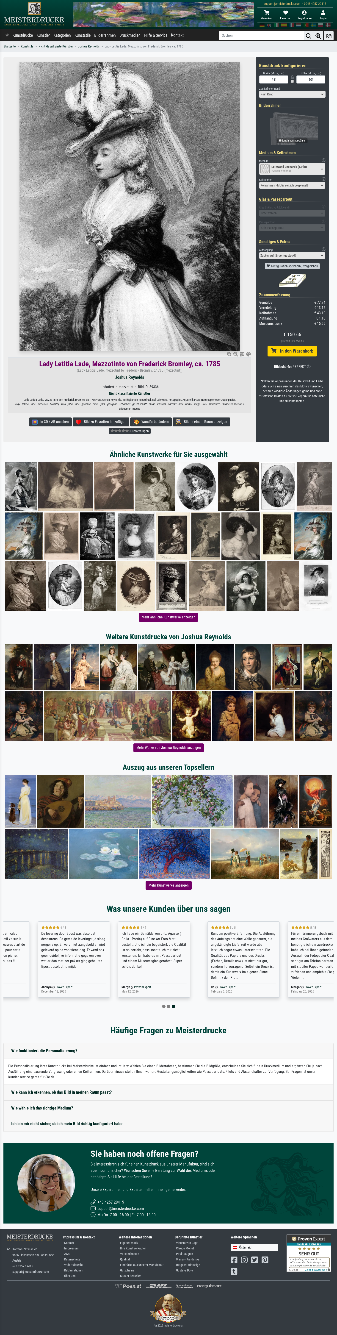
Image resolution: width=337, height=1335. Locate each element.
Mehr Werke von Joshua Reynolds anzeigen (168, 747)
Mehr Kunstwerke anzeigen (169, 885)
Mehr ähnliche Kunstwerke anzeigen (168, 617)
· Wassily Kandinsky (187, 1259)
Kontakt (177, 35)
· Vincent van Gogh (186, 1243)
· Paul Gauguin (184, 1254)
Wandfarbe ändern (154, 422)
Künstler (43, 35)
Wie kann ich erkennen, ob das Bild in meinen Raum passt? (61, 1092)
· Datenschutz (71, 1259)
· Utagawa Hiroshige (187, 1265)
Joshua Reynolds (88, 46)
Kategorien (62, 35)
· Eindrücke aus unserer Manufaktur (141, 1265)
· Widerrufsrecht (73, 1265)
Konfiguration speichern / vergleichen (294, 266)
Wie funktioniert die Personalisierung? (44, 1050)
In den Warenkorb (294, 351)
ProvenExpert (31, 987)
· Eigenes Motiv (128, 1243)
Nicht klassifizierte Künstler (56, 46)
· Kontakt (68, 1243)
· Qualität (124, 1259)
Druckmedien (130, 35)
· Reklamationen (73, 1270)
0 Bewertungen (139, 431)
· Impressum (71, 1248)
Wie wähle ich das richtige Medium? (42, 1108)
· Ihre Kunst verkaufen (132, 1248)
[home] (7, 35)
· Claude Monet (184, 1248)
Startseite (10, 46)
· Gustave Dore (184, 1270)
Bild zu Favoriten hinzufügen (103, 422)
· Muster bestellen (130, 1276)
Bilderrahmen (105, 35)
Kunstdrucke (23, 35)
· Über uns (69, 1276)
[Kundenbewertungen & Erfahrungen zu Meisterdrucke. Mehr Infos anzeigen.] (309, 1253)
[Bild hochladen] (329, 35)
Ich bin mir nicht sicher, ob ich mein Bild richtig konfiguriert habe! (67, 1123)
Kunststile (83, 35)
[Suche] (308, 35)
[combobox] (292, 94)
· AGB (66, 1254)
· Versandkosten (129, 1254)
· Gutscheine (126, 1270)
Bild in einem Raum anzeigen (204, 422)
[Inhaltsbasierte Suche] (318, 35)
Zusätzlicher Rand (269, 88)
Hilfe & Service (155, 35)
